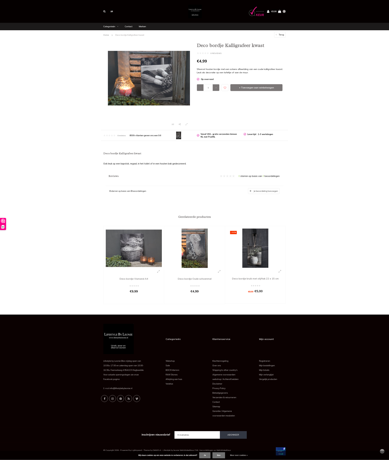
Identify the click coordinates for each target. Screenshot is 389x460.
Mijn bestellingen (267, 365)
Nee (218, 455)
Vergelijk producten (268, 379)
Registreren (264, 361)
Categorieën (109, 26)
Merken (142, 26)
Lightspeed (137, 450)
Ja (205, 455)
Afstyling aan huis (174, 379)
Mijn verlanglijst (266, 374)
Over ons (216, 365)
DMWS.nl (157, 450)
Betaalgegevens (220, 393)
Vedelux (169, 383)
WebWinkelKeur (223, 450)
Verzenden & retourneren (224, 397)
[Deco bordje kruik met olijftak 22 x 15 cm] (255, 248)
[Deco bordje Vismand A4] (134, 248)
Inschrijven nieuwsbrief (156, 434)
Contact (128, 26)
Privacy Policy (218, 388)
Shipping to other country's (225, 370)
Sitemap (216, 406)
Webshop (170, 361)
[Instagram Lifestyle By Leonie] (112, 398)
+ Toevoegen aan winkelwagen (256, 87)
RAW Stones (172, 374)
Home (106, 35)
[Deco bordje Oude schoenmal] (195, 248)
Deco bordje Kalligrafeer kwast (129, 35)
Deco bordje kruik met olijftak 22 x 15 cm (255, 278)
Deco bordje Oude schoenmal (195, 278)
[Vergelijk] (112, 11)
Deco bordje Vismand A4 (134, 278)
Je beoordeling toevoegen (266, 191)
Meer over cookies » (239, 455)
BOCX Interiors (172, 370)
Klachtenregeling (220, 361)
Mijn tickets (264, 370)
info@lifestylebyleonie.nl (121, 388)
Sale (168, 365)
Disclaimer (217, 383)
